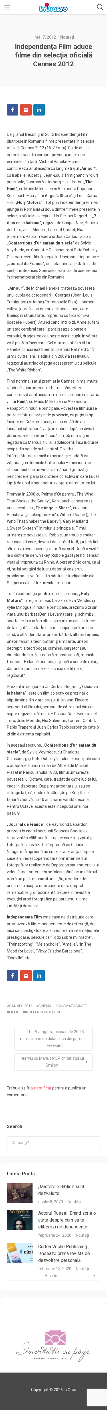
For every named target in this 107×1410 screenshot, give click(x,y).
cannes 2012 (20, 1006)
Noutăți (67, 37)
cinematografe (72, 1006)
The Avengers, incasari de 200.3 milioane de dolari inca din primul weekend (55, 1038)
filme (14, 1012)
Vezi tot (52, 1275)
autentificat (41, 1088)
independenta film (42, 1012)
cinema (45, 1006)
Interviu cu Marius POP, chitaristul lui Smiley (52, 1061)
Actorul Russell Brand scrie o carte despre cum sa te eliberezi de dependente (67, 1220)
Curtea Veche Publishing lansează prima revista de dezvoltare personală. (64, 1253)
